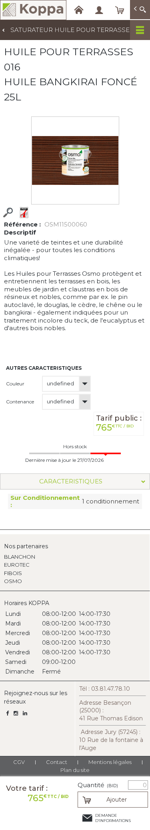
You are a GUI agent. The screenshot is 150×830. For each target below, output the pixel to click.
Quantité (98, 785)
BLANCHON (19, 556)
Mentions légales (110, 762)
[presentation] (75, 481)
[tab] (75, 481)
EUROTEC (17, 564)
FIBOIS (13, 573)
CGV (19, 762)
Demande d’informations (113, 818)
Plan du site (75, 770)
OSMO (13, 581)
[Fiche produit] (24, 212)
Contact (56, 762)
